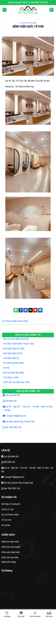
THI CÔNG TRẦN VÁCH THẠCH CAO (18, 343)
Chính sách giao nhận (10, 541)
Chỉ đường (5, 525)
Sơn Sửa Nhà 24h (12, 395)
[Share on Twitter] (25, 310)
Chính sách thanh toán (10, 552)
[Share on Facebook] (20, 310)
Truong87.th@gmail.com (15, 415)
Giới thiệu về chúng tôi (10, 504)
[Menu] (4, 10)
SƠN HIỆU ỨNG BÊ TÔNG (13, 348)
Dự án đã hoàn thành (28, 23)
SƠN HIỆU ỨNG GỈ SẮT (13, 353)
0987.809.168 (10, 401)
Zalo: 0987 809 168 (12, 427)
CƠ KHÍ (6, 368)
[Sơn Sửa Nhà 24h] (28, 10)
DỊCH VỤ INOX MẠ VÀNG (13, 372)
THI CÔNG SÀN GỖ (11, 358)
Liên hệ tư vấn (7, 509)
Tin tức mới (6, 520)
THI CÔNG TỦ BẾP (11, 377)
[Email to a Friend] (30, 310)
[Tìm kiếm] (51, 10)
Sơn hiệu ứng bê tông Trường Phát (20, 421)
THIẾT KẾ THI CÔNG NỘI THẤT (16, 382)
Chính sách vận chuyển (10, 547)
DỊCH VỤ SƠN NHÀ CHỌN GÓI (16, 339)
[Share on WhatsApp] (15, 310)
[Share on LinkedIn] (40, 310)
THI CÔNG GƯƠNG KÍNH (13, 363)
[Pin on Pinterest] (35, 310)
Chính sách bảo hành (9, 557)
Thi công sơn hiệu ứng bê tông (15, 321)
